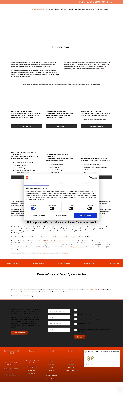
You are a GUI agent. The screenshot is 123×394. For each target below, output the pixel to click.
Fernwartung (31, 370)
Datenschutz (71, 367)
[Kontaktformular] (82, 263)
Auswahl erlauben (61, 215)
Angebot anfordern (64, 263)
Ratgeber (51, 364)
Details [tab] (61, 183)
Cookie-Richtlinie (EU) (71, 371)
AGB (71, 361)
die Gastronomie (68, 237)
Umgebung (64, 253)
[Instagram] (73, 2)
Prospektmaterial (38, 263)
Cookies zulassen (85, 215)
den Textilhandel (79, 237)
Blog (51, 361)
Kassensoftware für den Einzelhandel (52, 237)
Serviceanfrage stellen (31, 367)
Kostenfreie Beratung (13, 263)
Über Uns (51, 371)
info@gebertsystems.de (11, 375)
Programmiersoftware (77, 247)
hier (103, 69)
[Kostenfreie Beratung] (4, 263)
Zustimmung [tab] (36, 183)
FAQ (31, 377)
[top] (16, 9)
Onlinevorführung (31, 373)
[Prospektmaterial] (31, 263)
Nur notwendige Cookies (37, 215)
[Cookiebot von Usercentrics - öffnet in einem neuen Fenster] (90, 177)
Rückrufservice (114, 263)
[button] (68, 2)
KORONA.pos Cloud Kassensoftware (53, 241)
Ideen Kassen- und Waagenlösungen (51, 375)
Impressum (71, 364)
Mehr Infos (114, 351)
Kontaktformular (89, 263)
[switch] (52, 208)
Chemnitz (45, 253)
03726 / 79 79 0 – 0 (95, 290)
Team (51, 367)
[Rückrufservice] (108, 263)
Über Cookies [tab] (87, 183)
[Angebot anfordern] (55, 263)
